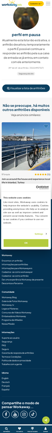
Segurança (7, 341)
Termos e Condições (11, 356)
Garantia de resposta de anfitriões (18, 353)
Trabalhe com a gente (12, 364)
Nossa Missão (8, 323)
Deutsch (6, 382)
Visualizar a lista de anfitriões (27, 88)
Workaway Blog (9, 297)
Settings (39, 234)
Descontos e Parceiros (12, 283)
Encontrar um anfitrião (12, 260)
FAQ (4, 345)
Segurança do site (26, 74)
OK (26, 243)
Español (5, 389)
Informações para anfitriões (15, 264)
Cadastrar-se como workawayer (17, 272)
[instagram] (24, 414)
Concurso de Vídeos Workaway (16, 312)
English (5, 378)
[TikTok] (33, 414)
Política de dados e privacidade (16, 360)
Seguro (5, 349)
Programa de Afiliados (12, 320)
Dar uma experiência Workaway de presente (22, 279)
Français (6, 385)
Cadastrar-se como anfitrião (15, 275)
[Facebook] (6, 414)
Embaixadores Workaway (14, 316)
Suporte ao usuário (10, 337)
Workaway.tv (8, 305)
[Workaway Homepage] (12, 3)
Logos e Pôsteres (10, 308)
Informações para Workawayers (17, 268)
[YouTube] (15, 414)
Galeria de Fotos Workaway (15, 301)
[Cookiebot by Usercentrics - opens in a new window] (37, 187)
